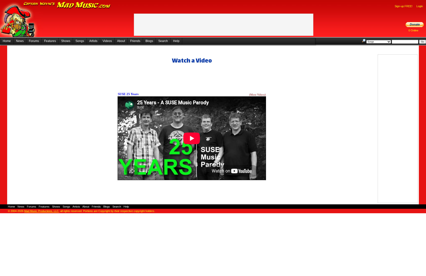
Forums (34, 41)
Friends (135, 41)
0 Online (413, 30)
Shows (65, 41)
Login (419, 6)
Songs (79, 41)
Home (7, 41)
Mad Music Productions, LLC (41, 211)
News (20, 41)
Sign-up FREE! (403, 6)
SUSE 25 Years (128, 94)
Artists (93, 41)
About (121, 41)
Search (163, 41)
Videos (107, 41)
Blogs (149, 41)
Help (176, 41)
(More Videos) (257, 94)
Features (50, 41)
